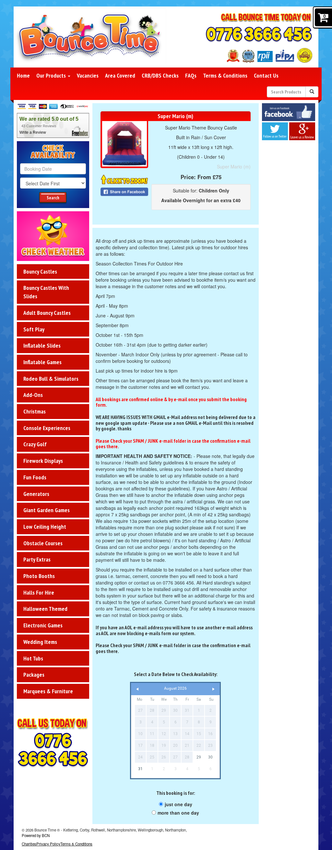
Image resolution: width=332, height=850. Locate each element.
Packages (33, 674)
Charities (29, 843)
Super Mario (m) (234, 166)
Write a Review (32, 132)
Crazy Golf (35, 444)
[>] (213, 689)
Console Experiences (46, 428)
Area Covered (120, 75)
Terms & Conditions (225, 75)
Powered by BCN (36, 835)
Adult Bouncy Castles (47, 312)
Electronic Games (43, 625)
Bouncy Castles (40, 271)
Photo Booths (39, 576)
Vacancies (88, 75)
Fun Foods (34, 477)
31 (140, 769)
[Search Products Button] (311, 91)
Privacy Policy (48, 843)
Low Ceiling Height (44, 526)
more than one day (178, 812)
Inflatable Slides (42, 345)
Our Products (51, 75)
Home (23, 75)
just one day (178, 804)
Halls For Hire (38, 592)
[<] (137, 689)
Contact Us (266, 75)
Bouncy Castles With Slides (46, 292)
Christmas (34, 411)
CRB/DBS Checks (160, 75)
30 (210, 757)
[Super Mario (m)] (124, 143)
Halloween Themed (45, 608)
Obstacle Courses (43, 543)
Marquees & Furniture (48, 691)
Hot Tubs (33, 658)
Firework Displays (43, 460)
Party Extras (37, 559)
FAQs (190, 75)
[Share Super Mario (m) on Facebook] (124, 191)
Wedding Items (40, 642)
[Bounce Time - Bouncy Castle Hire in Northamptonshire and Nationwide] (90, 36)
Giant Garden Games (46, 510)
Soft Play (33, 329)
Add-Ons (33, 395)
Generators (36, 494)
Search (53, 198)
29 (198, 757)
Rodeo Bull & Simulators (50, 378)
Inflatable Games (42, 362)
